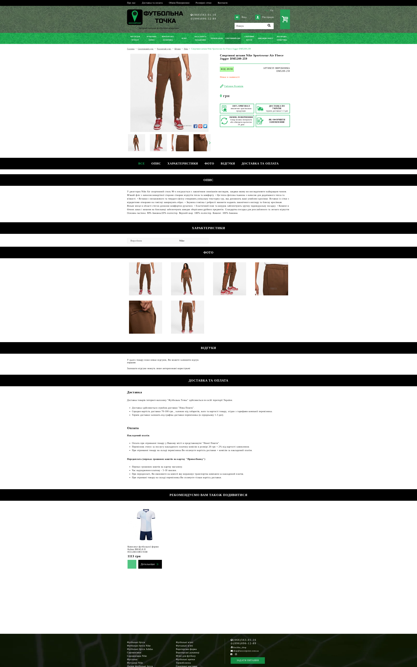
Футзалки (132, 659)
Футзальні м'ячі (184, 646)
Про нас (131, 3)
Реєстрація (268, 17)
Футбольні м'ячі (184, 642)
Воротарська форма (186, 649)
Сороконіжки (134, 652)
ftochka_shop (239, 647)
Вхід (244, 17)
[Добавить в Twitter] (205, 126)
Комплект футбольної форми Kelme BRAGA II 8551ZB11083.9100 (143, 549)
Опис (156, 163)
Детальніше (148, 564)
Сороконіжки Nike (137, 656)
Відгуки (228, 163)
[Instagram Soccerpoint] (236, 654)
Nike (182, 240)
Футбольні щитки (185, 659)
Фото (209, 163)
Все (141, 163)
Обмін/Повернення (179, 3)
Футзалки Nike (135, 663)
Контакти (223, 3)
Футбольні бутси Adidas (140, 649)
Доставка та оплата (152, 3)
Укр (267, 10)
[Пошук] (269, 26)
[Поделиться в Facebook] (195, 126)
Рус (272, 10)
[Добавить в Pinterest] (200, 126)
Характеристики (182, 163)
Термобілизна (183, 663)
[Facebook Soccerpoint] (231, 654)
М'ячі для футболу (186, 656)
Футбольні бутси (136, 642)
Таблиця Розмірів (233, 86)
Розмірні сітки (204, 3)
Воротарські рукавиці (187, 652)
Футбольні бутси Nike (139, 646)
